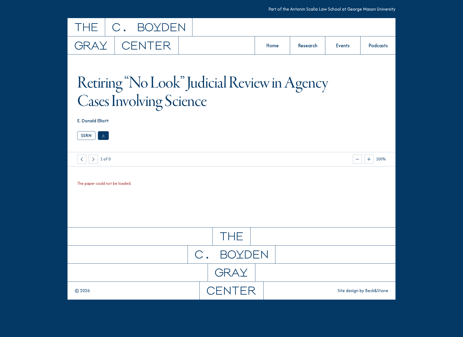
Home (272, 45)
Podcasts (378, 45)
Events (343, 45)
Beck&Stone (376, 290)
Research (307, 45)
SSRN (86, 135)
